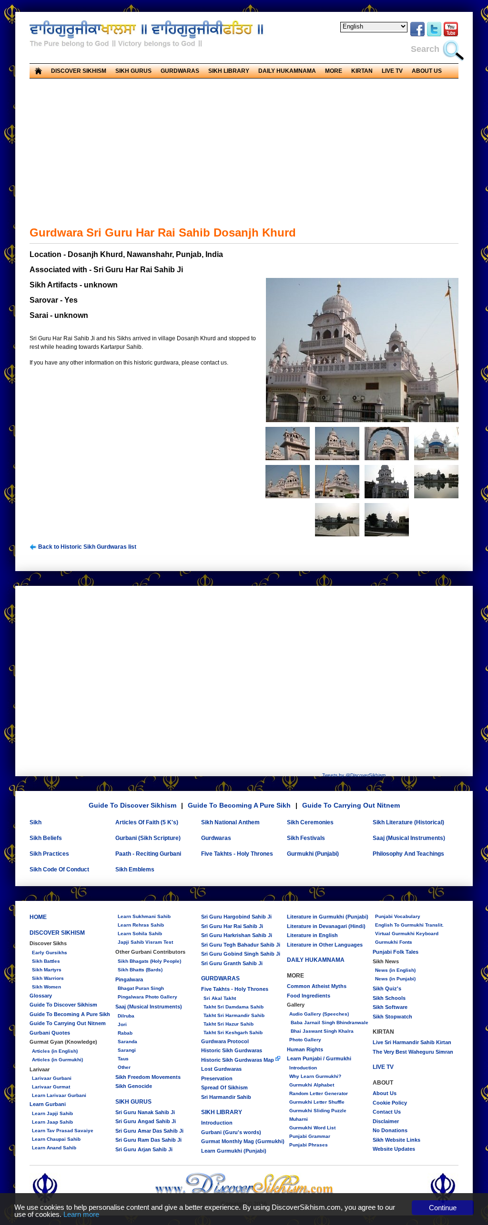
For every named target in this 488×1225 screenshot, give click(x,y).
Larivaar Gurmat (51, 1086)
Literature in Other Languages (325, 945)
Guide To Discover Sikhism (132, 805)
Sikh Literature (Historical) (408, 822)
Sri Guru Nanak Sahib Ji (145, 1112)
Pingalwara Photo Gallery (147, 996)
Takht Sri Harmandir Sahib (233, 1015)
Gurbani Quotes (50, 1033)
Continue (443, 1208)
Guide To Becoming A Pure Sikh (239, 805)
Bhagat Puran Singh (141, 988)
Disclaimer (386, 1121)
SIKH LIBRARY (221, 1112)
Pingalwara (129, 979)
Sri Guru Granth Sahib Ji (232, 963)
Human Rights (305, 1049)
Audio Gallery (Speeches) (319, 1014)
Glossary (41, 995)
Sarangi (127, 1050)
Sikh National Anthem (230, 822)
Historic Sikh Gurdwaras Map (238, 1060)
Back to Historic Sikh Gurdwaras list (86, 546)
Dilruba (126, 1015)
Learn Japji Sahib (52, 1113)
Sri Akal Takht (219, 998)
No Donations (390, 1130)
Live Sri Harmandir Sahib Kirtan (412, 1042)
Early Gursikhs (49, 952)
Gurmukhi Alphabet (311, 1084)
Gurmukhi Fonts (393, 942)
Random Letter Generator (318, 1093)
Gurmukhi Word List (312, 1127)
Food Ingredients (308, 995)
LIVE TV (392, 71)
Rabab (125, 1033)
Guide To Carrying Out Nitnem (351, 805)
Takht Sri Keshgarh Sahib (233, 1032)
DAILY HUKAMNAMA (287, 71)
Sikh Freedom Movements (148, 1077)
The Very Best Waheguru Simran (413, 1052)
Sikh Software (390, 1007)
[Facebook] (417, 35)
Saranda (127, 1041)
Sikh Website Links (396, 1140)
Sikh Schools (389, 998)
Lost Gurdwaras (221, 1069)
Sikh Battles (46, 961)
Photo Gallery (305, 1039)
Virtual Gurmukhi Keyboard (406, 933)
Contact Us (387, 1112)
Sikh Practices (49, 853)
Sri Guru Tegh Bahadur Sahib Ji (240, 945)
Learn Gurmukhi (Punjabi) (233, 1151)
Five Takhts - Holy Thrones (237, 853)
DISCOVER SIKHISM (57, 932)
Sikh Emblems (134, 869)
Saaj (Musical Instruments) (409, 838)
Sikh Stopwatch (392, 1016)
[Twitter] (434, 35)
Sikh (35, 822)
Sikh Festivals (306, 838)
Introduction (217, 1123)
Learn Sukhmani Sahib (144, 916)
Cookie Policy (390, 1103)
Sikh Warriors (48, 978)
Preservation (217, 1078)
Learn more (81, 1214)
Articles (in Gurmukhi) (57, 1059)
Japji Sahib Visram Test (145, 942)
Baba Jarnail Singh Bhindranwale (328, 1022)
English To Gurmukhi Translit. (409, 925)
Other (124, 1067)
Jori (122, 1024)
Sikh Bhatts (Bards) (140, 969)
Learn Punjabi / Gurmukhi (319, 1058)
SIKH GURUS (133, 1101)
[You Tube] (450, 35)
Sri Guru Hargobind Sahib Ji (236, 916)
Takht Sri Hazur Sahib (228, 1024)
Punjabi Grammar (309, 1136)
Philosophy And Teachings (408, 853)
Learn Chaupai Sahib (56, 1139)
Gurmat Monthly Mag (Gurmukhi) (243, 1141)
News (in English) (395, 970)
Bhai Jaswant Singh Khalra (321, 1031)
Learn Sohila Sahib (140, 933)
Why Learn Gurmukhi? (315, 1076)
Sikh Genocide (133, 1086)
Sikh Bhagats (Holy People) (149, 961)
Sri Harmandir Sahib (226, 1097)
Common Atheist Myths (316, 986)
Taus (123, 1058)
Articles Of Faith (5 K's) (146, 822)
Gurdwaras (216, 838)
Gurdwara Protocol (225, 1041)
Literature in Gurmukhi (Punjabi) (327, 916)
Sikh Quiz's (387, 988)
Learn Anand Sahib (54, 1147)
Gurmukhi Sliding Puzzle (317, 1110)
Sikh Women (46, 986)
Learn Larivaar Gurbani (59, 1095)
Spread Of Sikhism (224, 1087)
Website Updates (394, 1149)
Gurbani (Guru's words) (231, 1132)
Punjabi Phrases (308, 1144)
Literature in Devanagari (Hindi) (326, 926)
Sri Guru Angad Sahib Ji (145, 1121)
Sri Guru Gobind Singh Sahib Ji (240, 954)
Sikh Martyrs (46, 969)
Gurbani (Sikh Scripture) (148, 838)
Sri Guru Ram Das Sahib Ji (148, 1140)
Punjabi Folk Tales (395, 952)
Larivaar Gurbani (51, 1078)
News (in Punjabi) (395, 978)
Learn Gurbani (48, 1104)
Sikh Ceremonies (310, 822)
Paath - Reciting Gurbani (148, 853)
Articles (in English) (55, 1051)
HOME (38, 917)
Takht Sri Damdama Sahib (233, 1006)
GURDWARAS (220, 978)
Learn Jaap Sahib (52, 1122)
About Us (384, 1093)
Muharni (298, 1119)
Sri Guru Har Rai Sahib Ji (232, 926)
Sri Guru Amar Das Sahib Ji (149, 1131)
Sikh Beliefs (46, 838)
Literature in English (312, 935)
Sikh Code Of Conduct (59, 869)
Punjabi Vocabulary (397, 916)
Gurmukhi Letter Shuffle (317, 1102)
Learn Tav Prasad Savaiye (62, 1130)
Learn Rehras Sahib (141, 925)
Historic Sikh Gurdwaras (231, 1050)
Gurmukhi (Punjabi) (313, 853)
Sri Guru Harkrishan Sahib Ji (236, 935)
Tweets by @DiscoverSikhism (354, 775)
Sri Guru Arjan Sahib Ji (144, 1149)
